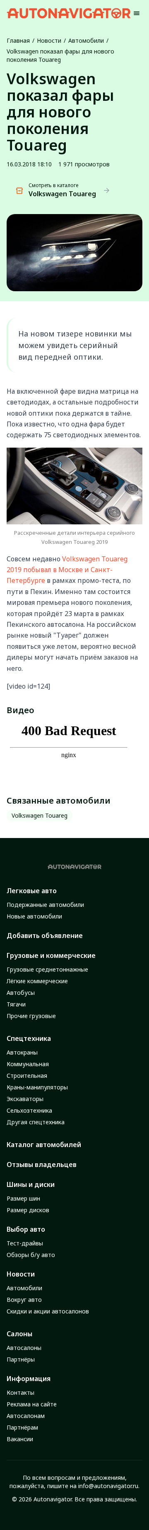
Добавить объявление (45, 935)
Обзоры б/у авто (31, 1255)
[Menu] (136, 13)
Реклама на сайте (32, 1404)
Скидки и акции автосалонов (48, 1311)
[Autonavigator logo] (69, 13)
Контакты (20, 1392)
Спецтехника (29, 1038)
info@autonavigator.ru (108, 1486)
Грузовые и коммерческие (51, 955)
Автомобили (86, 40)
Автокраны (22, 1052)
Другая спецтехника (36, 1122)
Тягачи (16, 1004)
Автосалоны (24, 1348)
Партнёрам (22, 1427)
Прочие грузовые (31, 1016)
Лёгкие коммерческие (37, 981)
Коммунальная (28, 1064)
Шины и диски (31, 1184)
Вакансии (20, 1439)
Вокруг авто (24, 1299)
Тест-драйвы (25, 1243)
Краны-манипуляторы (37, 1087)
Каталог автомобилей (44, 1144)
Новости (49, 40)
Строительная (27, 1075)
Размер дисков (28, 1210)
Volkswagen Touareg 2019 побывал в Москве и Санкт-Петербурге (67, 569)
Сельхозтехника (29, 1110)
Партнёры (21, 1359)
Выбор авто (26, 1229)
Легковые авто (32, 890)
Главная (18, 40)
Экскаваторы (25, 1099)
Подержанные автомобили (45, 905)
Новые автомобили (34, 916)
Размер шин (23, 1198)
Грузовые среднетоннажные (47, 969)
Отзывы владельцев (42, 1164)
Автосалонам (26, 1416)
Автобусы (21, 992)
